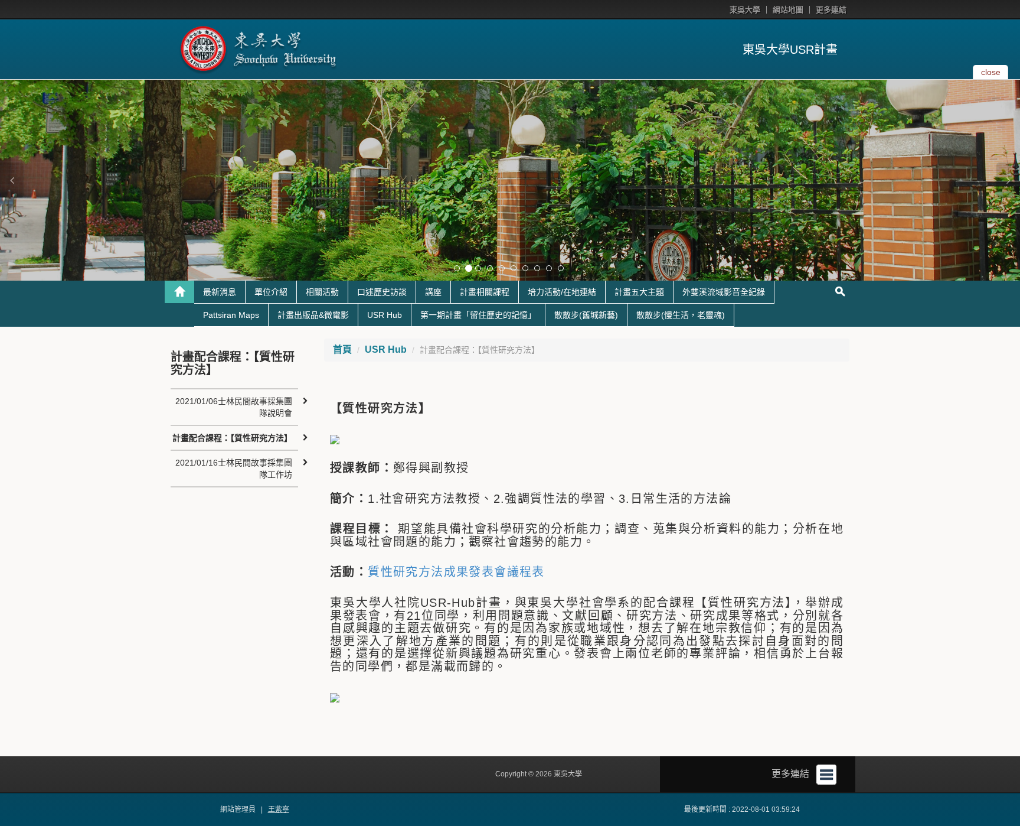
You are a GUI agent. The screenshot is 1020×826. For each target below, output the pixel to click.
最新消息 (219, 292)
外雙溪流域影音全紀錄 (723, 292)
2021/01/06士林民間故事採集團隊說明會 (233, 407)
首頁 (342, 349)
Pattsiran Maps (231, 315)
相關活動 (322, 292)
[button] (12, 180)
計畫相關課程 (484, 292)
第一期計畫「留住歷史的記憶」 (478, 315)
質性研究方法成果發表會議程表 (456, 571)
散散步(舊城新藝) (586, 315)
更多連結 (831, 10)
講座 (433, 292)
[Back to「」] (179, 292)
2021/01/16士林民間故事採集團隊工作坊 (233, 468)
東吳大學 (745, 10)
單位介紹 (270, 292)
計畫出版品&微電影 (313, 315)
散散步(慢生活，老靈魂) (680, 315)
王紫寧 (278, 809)
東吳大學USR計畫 (790, 49)
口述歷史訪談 (382, 292)
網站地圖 (788, 10)
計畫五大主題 (639, 292)
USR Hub (384, 315)
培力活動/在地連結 (562, 292)
